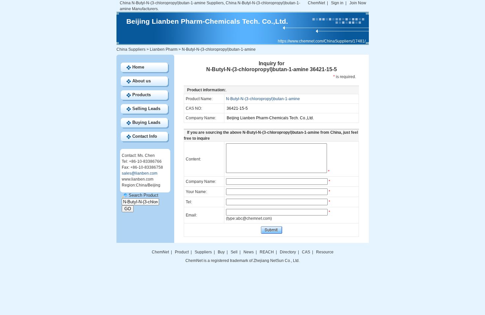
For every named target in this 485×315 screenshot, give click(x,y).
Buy (221, 252)
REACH (267, 252)
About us (141, 80)
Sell (234, 252)
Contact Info (144, 136)
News (248, 252)
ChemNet (316, 3)
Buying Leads (146, 122)
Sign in (337, 3)
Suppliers (203, 252)
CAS (306, 252)
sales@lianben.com (139, 173)
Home (138, 67)
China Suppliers (131, 49)
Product (182, 252)
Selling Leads (146, 108)
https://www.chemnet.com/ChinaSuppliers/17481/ (322, 41)
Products (141, 94)
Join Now (357, 3)
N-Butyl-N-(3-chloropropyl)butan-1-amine (263, 99)
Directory (288, 252)
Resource (325, 252)
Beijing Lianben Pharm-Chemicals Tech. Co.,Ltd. (207, 21)
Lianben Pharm (164, 49)
